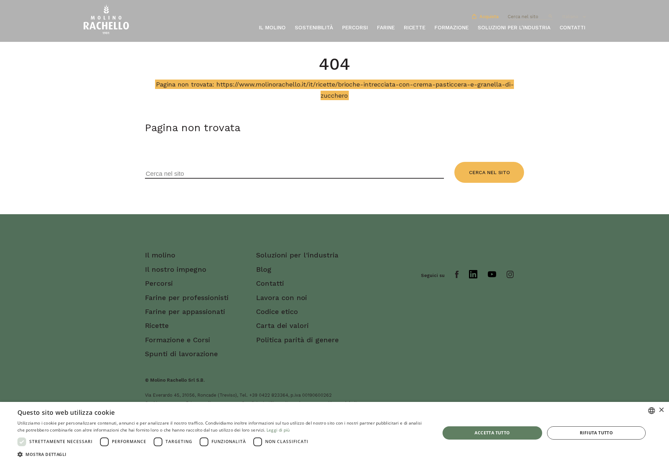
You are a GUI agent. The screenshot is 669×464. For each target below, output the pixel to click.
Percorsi (355, 27)
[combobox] (651, 410)
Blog (263, 269)
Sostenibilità (314, 27)
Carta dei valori (282, 325)
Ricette (414, 27)
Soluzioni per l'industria (514, 27)
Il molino (272, 27)
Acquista (488, 16)
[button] (222, 454)
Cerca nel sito (489, 172)
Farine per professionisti (187, 297)
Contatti (572, 27)
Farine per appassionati (185, 311)
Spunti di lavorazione (181, 354)
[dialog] (334, 433)
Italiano (570, 16)
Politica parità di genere (297, 340)
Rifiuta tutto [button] (596, 433)
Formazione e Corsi (177, 340)
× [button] (661, 410)
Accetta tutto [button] (492, 433)
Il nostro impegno (175, 269)
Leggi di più (278, 430)
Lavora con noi (281, 297)
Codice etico (277, 311)
